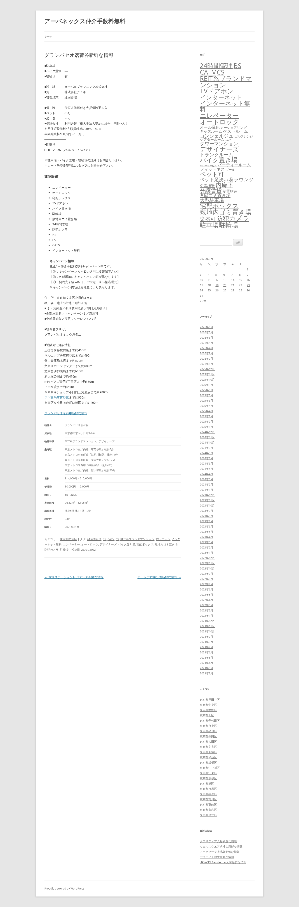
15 (240, 280)
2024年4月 (206, 474)
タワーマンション (219, 144)
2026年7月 (206, 332)
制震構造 (230, 191)
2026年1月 (206, 364)
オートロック (89, 544)
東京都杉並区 (208, 757)
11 (209, 280)
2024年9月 (206, 448)
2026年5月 (206, 343)
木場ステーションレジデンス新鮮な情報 (74, 577)
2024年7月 (206, 458)
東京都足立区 (208, 815)
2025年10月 (207, 379)
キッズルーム (211, 131)
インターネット (221, 97)
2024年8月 (206, 453)
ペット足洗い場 (216, 179)
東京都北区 (207, 715)
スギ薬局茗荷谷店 (56, 397)
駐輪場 (64, 550)
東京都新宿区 (208, 752)
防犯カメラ (51, 550)
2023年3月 (206, 542)
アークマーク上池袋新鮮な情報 (220, 852)
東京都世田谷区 (210, 700)
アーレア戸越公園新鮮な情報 (159, 577)
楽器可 (208, 218)
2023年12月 (207, 495)
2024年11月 (207, 437)
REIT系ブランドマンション (137, 539)
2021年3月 (206, 668)
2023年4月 (206, 537)
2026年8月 (206, 327)
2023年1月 (206, 553)
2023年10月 (207, 505)
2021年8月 (206, 642)
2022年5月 (206, 595)
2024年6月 (206, 463)
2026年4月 (206, 348)
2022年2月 (206, 610)
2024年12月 (207, 432)
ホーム (48, 36)
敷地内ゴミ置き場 (166, 544)
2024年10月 (207, 442)
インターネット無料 (225, 106)
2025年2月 (206, 421)
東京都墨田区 (208, 736)
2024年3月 (206, 479)
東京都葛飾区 (208, 804)
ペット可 (212, 174)
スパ (228, 140)
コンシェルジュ (217, 135)
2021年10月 (207, 631)
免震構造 (207, 185)
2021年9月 (206, 637)
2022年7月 (206, 584)
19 (216, 285)
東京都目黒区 (208, 789)
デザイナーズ (108, 544)
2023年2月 (206, 547)
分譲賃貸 (211, 190)
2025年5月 (206, 406)
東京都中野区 (208, 710)
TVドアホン (163, 539)
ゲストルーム (235, 131)
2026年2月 (206, 358)
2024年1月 (206, 490)
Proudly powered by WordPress (64, 888)
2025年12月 (207, 369)
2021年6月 (206, 652)
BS (104, 539)
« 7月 (203, 301)
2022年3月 (206, 605)
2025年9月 (206, 385)
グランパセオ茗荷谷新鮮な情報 (65, 413)
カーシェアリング (233, 127)
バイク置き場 (126, 544)
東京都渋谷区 (208, 778)
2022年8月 (206, 579)
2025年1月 (206, 427)
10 (201, 280)
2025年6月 (206, 400)
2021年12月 (207, 621)
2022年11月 (207, 563)
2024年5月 (206, 469)
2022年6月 (206, 589)
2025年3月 (206, 416)
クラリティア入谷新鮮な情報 (218, 841)
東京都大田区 (208, 741)
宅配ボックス (144, 544)
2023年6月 (206, 526)
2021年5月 (206, 658)
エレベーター (71, 544)
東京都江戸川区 (210, 768)
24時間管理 (94, 539)
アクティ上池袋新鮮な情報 (217, 857)
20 (224, 285)
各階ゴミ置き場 (215, 195)
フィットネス (212, 169)
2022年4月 (206, 600)
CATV (110, 539)
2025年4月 (206, 411)
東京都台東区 (208, 726)
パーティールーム (234, 164)
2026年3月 (206, 353)
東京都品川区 (208, 731)
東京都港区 (207, 783)
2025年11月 (207, 374)
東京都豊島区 (208, 810)
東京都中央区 (208, 705)
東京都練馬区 (208, 794)
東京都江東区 (208, 773)
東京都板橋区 (208, 762)
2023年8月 (206, 516)
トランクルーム (216, 154)
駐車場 (209, 225)
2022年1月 (206, 616)
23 (248, 285)
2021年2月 (206, 673)
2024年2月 (206, 484)
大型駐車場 (212, 200)
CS (117, 539)
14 (232, 280)
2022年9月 (206, 574)
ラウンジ (244, 179)
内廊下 (224, 185)
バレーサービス (208, 165)
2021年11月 (207, 626)
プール (230, 169)
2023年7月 (206, 521)
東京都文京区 (68, 539)
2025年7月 (206, 395)
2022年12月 (207, 558)
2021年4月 (206, 663)
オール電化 (210, 127)
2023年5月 (206, 532)
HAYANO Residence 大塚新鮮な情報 (223, 862)
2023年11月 (207, 500)
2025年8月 (206, 390)
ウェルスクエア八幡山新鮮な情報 (221, 846)
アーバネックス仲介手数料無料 (84, 21)
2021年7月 (206, 647)
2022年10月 (207, 568)
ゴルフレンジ (243, 136)
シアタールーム (212, 139)
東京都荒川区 (208, 799)
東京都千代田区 (210, 720)
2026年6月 (206, 337)
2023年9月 (206, 511)
